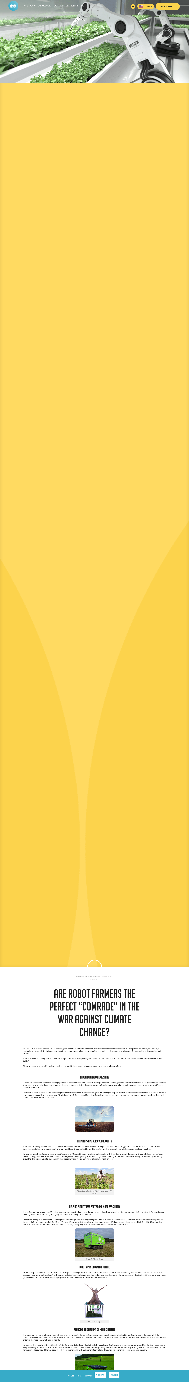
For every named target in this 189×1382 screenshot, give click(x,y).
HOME (25, 6)
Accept (100, 1375)
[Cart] (133, 6)
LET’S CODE (65, 6)
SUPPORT (75, 6)
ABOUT (33, 6)
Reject (114, 1375)
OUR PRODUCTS (44, 6)
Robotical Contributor (87, 976)
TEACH (55, 6)
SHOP (83, 6)
